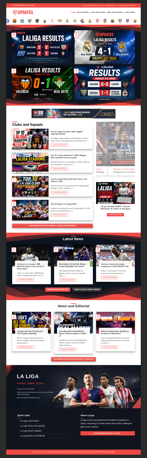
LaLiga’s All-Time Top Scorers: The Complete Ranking (30, 332)
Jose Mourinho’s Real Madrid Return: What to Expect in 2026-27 (72, 333)
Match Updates (83, 12)
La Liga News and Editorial (32, 436)
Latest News (130, 12)
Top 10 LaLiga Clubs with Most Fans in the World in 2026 (69, 180)
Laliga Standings (110, 5)
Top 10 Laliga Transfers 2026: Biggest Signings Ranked (67, 133)
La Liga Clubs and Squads (32, 426)
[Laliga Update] (23, 12)
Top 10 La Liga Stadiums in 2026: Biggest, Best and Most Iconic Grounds (69, 156)
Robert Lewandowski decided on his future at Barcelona (115, 332)
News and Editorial (115, 12)
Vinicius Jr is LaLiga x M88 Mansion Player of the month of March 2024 (30, 266)
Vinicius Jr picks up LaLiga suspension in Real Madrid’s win (115, 265)
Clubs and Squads (98, 12)
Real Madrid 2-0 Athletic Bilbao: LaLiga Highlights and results (72, 265)
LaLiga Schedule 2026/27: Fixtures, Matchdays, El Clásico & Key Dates (115, 207)
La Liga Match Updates (31, 431)
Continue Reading (59, 145)
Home (73, 12)
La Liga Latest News (30, 421)
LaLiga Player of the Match (126, 5)
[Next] (132, 150)
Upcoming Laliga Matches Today (93, 5)
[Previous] (99, 150)
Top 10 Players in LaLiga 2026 (63, 204)
